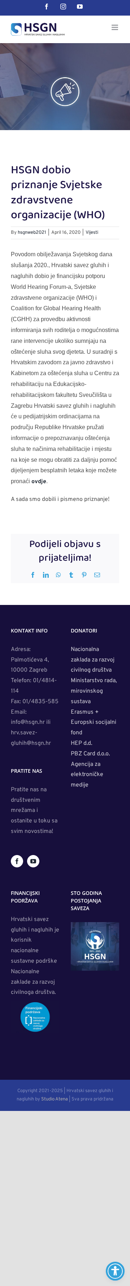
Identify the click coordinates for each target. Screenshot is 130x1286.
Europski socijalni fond (93, 728)
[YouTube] (33, 861)
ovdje (38, 481)
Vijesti (92, 233)
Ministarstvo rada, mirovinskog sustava (94, 691)
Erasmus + (85, 712)
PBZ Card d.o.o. (90, 754)
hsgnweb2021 (32, 233)
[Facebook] (17, 861)
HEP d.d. (81, 743)
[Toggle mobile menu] (115, 27)
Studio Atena (54, 1099)
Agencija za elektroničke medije (87, 775)
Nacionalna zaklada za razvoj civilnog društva (92, 660)
